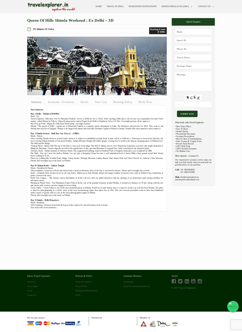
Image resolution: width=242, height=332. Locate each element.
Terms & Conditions (83, 282)
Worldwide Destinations (143, 6)
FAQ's (78, 295)
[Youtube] (193, 281)
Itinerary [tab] (36, 102)
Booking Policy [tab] (122, 102)
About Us (31, 282)
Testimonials (128, 282)
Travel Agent (32, 286)
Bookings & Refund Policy (86, 291)
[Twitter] (180, 281)
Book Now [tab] (145, 102)
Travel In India (115, 6)
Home (99, 6)
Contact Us (204, 6)
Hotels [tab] (84, 102)
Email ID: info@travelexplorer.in (136, 286)
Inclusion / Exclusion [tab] (61, 102)
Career (29, 291)
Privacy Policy (81, 286)
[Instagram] (200, 281)
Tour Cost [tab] (101, 102)
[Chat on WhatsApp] (233, 306)
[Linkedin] (187, 281)
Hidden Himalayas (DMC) (175, 6)
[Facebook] (174, 281)
